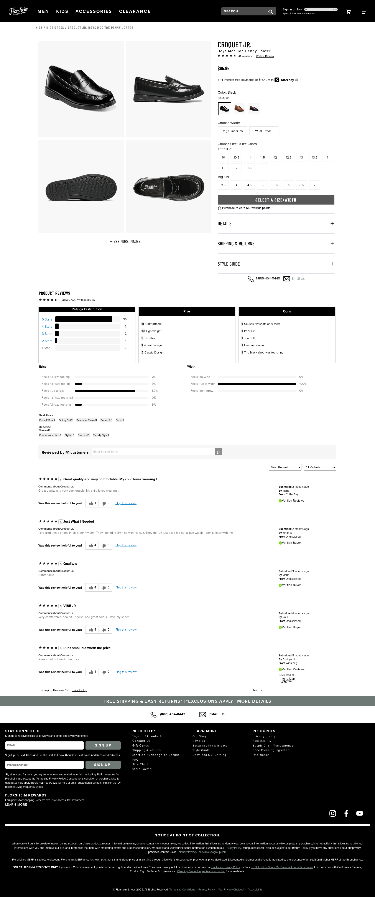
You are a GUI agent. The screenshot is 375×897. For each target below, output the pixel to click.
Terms (39, 778)
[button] (43, 11)
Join (299, 9)
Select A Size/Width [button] (276, 199)
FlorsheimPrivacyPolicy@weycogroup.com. (201, 852)
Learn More (16, 804)
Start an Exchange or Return (155, 754)
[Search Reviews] (218, 451)
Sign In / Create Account (152, 736)
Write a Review (265, 56)
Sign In (287, 9)
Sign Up (103, 745)
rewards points (260, 208)
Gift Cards (140, 745)
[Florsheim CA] (288, 680)
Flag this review (126, 503)
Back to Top (79, 690)
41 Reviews (245, 56)
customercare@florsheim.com (95, 783)
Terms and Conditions (182, 889)
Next (257, 690)
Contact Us (141, 740)
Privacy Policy (57, 778)
